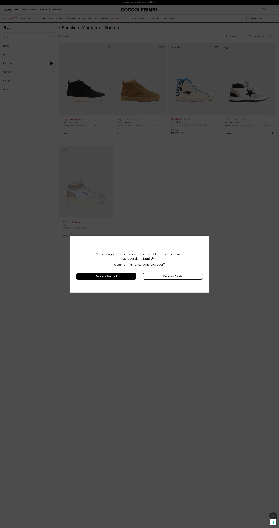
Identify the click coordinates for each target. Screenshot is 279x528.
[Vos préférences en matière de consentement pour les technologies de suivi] (273, 522)
